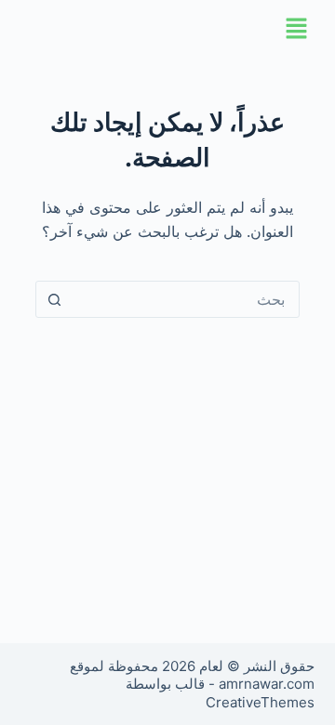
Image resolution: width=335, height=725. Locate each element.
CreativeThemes (260, 702)
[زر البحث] (55, 299)
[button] (167, 29)
